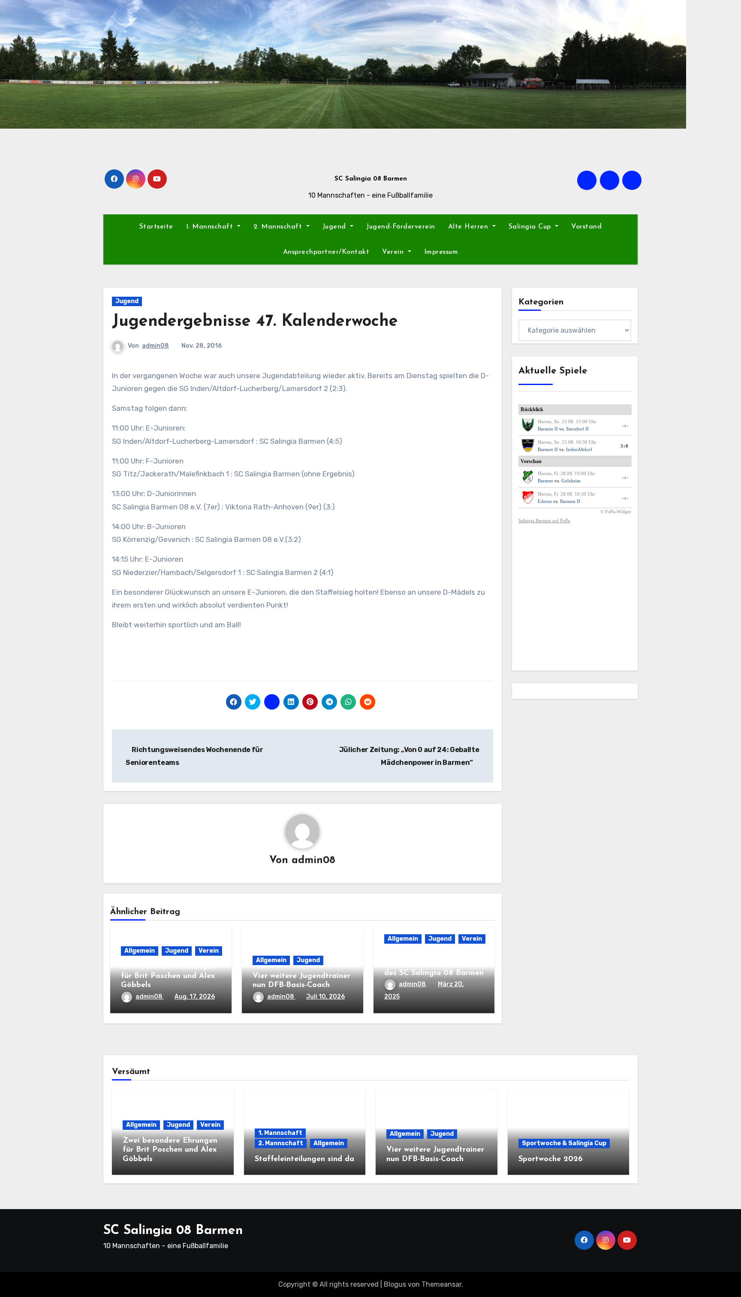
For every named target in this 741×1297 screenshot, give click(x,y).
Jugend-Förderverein (400, 226)
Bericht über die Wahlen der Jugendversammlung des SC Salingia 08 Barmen (434, 964)
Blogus (395, 1284)
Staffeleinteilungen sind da (304, 1159)
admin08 (155, 345)
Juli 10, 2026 (325, 996)
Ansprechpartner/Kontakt (326, 252)
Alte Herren (469, 226)
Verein (394, 252)
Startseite (156, 226)
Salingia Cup (531, 226)
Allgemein (139, 950)
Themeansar (441, 1284)
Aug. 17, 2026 (195, 996)
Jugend (335, 226)
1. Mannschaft (210, 226)
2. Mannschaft (278, 226)
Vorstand (586, 226)
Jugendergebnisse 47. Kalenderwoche (255, 321)
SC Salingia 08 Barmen (370, 179)
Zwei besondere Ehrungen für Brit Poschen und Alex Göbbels (168, 976)
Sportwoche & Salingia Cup (564, 1143)
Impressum (441, 252)
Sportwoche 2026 (550, 1159)
